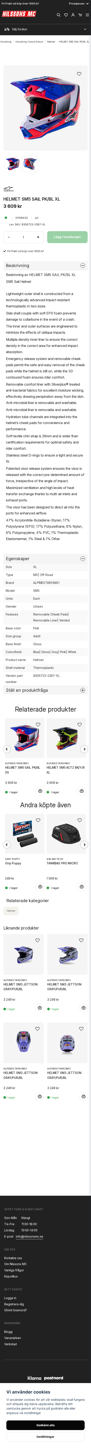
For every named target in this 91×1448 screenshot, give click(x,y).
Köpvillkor (11, 1276)
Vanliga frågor (14, 1270)
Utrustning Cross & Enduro (29, 41)
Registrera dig (14, 1304)
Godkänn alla (45, 1425)
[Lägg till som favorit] (65, 15)
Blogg (8, 1331)
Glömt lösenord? (15, 1310)
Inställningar (45, 1436)
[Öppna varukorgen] (80, 15)
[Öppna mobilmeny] (87, 15)
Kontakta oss (13, 1258)
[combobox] (45, 28)
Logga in (10, 1298)
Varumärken (12, 1338)
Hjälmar (51, 41)
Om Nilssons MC (15, 1264)
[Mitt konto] (73, 15)
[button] (80, 73)
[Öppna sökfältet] (58, 15)
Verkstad (10, 1344)
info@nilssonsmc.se (29, 1236)
